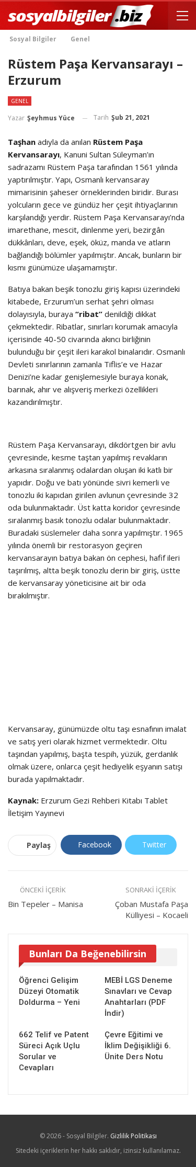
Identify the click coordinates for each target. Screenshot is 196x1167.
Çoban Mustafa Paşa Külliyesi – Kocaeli (151, 909)
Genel (19, 101)
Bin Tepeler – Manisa (45, 904)
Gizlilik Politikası (133, 1135)
